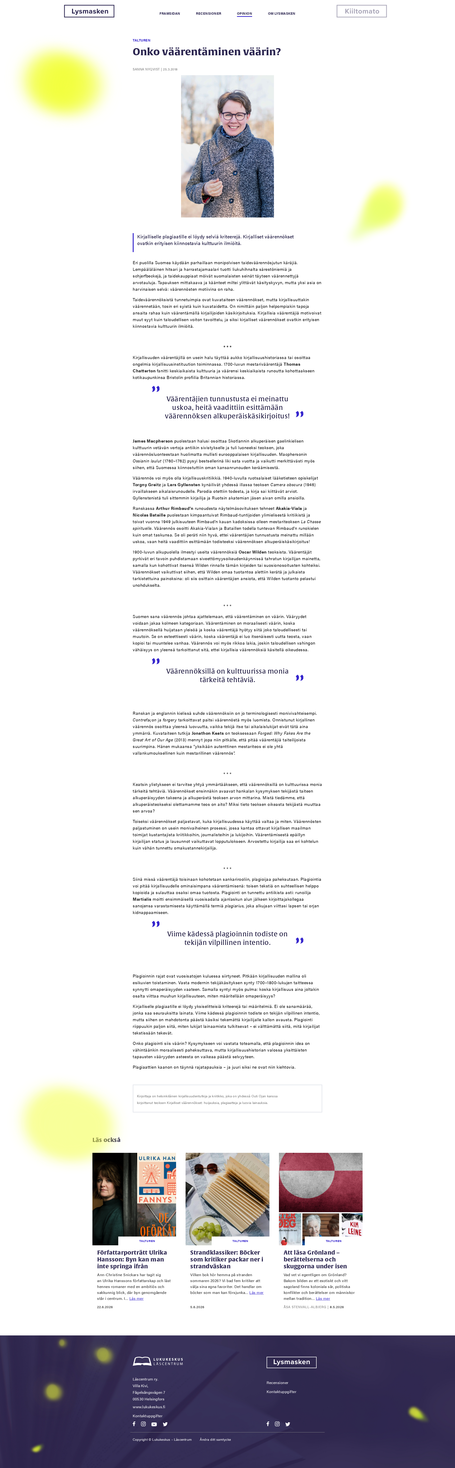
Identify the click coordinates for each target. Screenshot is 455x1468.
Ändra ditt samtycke (215, 1439)
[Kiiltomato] (362, 16)
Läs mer (136, 1298)
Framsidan (169, 13)
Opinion (244, 13)
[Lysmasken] (89, 16)
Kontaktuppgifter (148, 1415)
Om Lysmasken (282, 13)
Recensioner (208, 13)
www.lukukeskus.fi (149, 1406)
